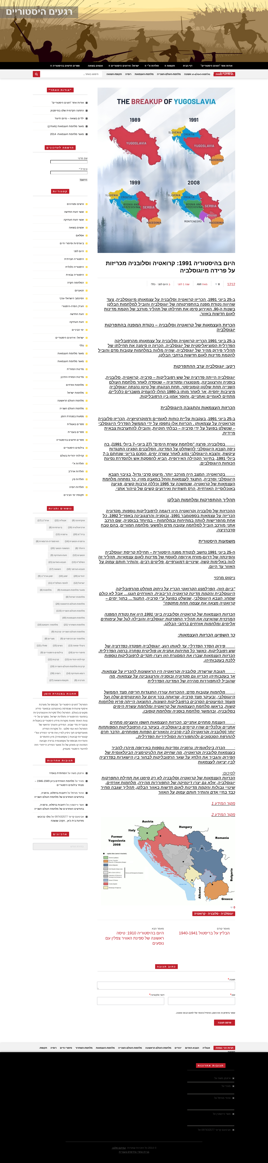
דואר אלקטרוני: (156, 994)
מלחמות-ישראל (75, 597)
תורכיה (79, 680)
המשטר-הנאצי (60, 548)
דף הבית (187, 65)
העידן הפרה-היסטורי (73, 306)
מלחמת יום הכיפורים (72, 638)
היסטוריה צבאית (75, 274)
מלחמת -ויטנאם (48, 624)
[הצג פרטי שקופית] (134, 31)
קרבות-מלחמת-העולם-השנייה (67, 666)
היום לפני (163, 284)
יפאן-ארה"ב (45, 576)
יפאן (63, 576)
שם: (232, 994)
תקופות (171, 65)
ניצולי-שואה (76, 645)
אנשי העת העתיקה (74, 219)
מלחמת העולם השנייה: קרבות (68, 631)
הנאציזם (79, 290)
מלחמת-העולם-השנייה (169, 74)
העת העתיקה (76, 321)
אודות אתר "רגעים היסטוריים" (216, 65)
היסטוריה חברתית (74, 259)
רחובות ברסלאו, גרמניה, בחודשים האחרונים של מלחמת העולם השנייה (209, 1101)
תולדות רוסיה (76, 487)
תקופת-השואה (114, 74)
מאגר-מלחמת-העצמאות (71, 590)
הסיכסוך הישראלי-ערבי (71, 298)
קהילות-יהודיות (75, 659)
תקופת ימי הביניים (74, 494)
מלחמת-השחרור (74, 624)
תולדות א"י (153, 65)
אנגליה (60, 520)
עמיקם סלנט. (119, 1147)
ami (199, 284)
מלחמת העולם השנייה (72, 408)
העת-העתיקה (59, 555)
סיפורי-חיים (77, 652)
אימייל (83, 169)
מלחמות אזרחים (75, 384)
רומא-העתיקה (75, 673)
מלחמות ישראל (75, 392)
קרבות (53, 659)
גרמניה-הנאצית (75, 541)
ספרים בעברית (76, 432)
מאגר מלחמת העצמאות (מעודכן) (66, 126)
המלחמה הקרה (75, 282)
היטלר (80, 548)
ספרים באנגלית (75, 424)
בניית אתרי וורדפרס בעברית (134, 1151)
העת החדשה (77, 314)
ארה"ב (43, 520)
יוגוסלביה (227, 913)
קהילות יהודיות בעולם (202, 73)
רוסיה (128, 74)
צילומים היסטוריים (74, 447)
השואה (55, 569)
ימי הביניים (78, 329)
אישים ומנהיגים (75, 203)
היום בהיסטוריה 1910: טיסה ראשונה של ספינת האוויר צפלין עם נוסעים (134, 938)
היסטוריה (227, 73)
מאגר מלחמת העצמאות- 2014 (67, 134)
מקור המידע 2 (223, 814)
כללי (153, 284)
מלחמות (46, 590)
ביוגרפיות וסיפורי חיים (72, 243)
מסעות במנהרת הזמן (72, 416)
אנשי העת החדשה (74, 211)
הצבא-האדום (57, 562)
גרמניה (61, 534)
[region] (134, 31)
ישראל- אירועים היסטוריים (125, 65)
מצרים (50, 638)
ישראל (79, 583)
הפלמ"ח (78, 562)
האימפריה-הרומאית (47, 541)
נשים (58, 645)
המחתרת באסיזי (58, 773)
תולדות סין (78, 479)
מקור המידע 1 (223, 803)
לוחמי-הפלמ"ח (58, 583)
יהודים (79, 576)
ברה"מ (79, 534)
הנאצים (79, 555)
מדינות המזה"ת (75, 369)
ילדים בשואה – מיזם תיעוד (69, 118)
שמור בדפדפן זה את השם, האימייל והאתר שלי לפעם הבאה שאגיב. (205, 1013)
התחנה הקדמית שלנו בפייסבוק (67, 110)
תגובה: (231, 979)
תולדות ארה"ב (76, 471)
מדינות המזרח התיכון (72, 376)
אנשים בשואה (95, 65)
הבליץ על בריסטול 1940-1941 (204, 933)
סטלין (42, 645)
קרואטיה (199, 913)
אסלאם (80, 235)
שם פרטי (83, 158)
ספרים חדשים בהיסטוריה (66, 65)
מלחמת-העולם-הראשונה (70, 604)
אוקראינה (78, 520)
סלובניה (213, 913)
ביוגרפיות (55, 527)
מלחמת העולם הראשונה (70, 400)
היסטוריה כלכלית (74, 266)
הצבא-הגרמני (76, 569)
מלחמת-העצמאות (144, 74)
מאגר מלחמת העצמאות (71, 353)
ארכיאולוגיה (76, 527)
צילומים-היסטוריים (51, 652)
